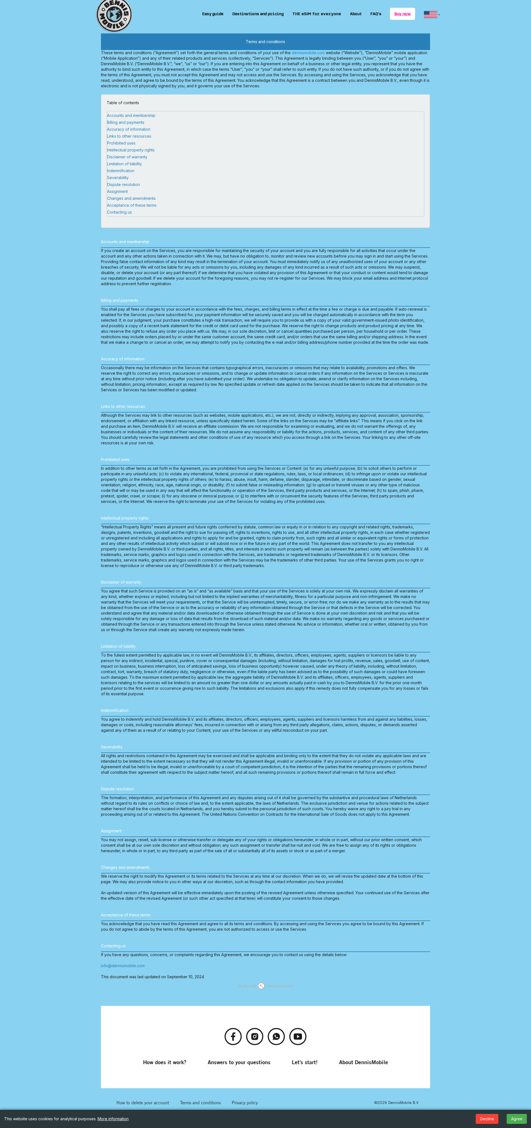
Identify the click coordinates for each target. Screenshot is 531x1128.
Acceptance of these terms (132, 205)
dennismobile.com (308, 52)
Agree (516, 1118)
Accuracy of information (128, 129)
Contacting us (119, 212)
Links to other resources (129, 136)
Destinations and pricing (257, 14)
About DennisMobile (363, 1062)
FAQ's (375, 14)
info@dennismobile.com (123, 965)
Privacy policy (245, 1102)
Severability (118, 177)
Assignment (117, 191)
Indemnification (120, 170)
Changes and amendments (131, 198)
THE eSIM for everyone (316, 14)
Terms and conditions (200, 1102)
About (356, 14)
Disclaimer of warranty (127, 156)
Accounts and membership (131, 115)
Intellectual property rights (131, 150)
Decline (487, 1118)
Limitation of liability (124, 163)
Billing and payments (125, 122)
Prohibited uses (121, 143)
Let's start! (305, 1062)
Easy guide (212, 14)
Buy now (402, 14)
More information (113, 1118)
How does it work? (164, 1062)
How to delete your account (142, 1102)
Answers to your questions (239, 1062)
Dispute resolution (123, 184)
